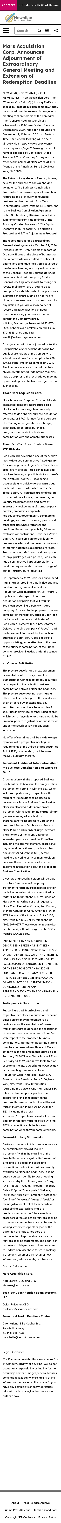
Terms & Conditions (45, 1510)
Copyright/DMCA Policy (20, 1517)
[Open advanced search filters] (47, 30)
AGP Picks (8, 5)
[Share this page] (56, 30)
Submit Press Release (17, 1510)
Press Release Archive (36, 1502)
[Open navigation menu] (6, 30)
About (15, 1502)
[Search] (39, 30)
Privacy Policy (47, 1517)
